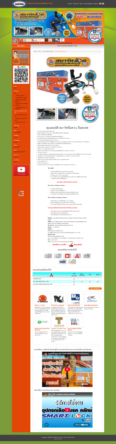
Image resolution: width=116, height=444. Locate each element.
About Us (16, 156)
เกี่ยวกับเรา (76, 3)
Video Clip (16, 126)
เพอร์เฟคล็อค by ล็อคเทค (21, 97)
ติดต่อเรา (95, 3)
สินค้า (81, 3)
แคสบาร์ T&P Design (20, 122)
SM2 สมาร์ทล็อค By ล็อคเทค (21, 115)
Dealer (17, 146)
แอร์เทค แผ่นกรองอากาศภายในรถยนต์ (21, 108)
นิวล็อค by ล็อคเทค (20, 95)
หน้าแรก (70, 3)
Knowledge (16, 141)
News (17, 131)
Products (16, 92)
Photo (19, 151)
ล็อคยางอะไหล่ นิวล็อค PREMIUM (20, 100)
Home (15, 87)
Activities (16, 136)
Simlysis (60, 438)
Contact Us (16, 161)
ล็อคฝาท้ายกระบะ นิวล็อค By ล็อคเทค (21, 104)
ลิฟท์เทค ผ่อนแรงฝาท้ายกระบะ (21, 119)
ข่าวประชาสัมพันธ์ (88, 3)
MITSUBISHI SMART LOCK (60, 51)
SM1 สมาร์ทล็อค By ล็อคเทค (21, 111)
